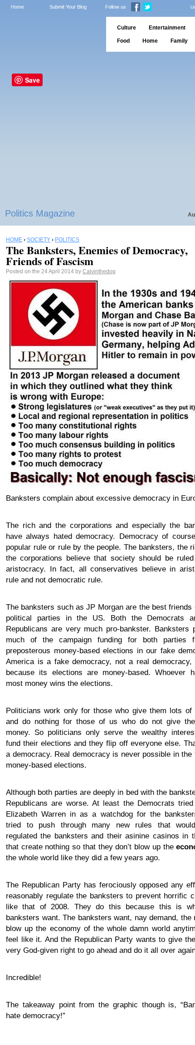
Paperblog (50, 34)
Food (123, 41)
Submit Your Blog (68, 7)
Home (17, 7)
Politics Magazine (40, 213)
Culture (126, 28)
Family (179, 41)
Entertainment (167, 28)
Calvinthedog (99, 271)
